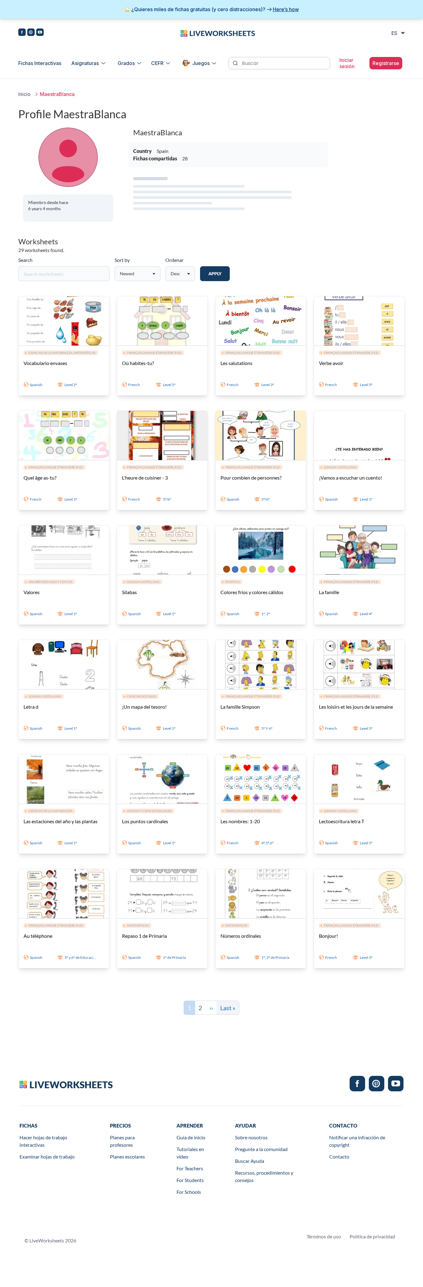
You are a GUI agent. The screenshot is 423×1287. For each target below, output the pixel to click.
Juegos (201, 63)
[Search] (236, 62)
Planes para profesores (122, 1141)
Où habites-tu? (138, 363)
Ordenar (174, 260)
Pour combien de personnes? (250, 477)
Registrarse (386, 63)
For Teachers (190, 1168)
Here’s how (286, 9)
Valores (32, 592)
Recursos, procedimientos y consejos (264, 1176)
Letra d (31, 707)
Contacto (339, 1156)
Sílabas (129, 592)
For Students (190, 1180)
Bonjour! (328, 936)
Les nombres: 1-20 (240, 821)
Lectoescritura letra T (341, 821)
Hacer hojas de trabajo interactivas (43, 1141)
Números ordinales (240, 936)
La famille (329, 592)
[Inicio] (218, 33)
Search (25, 260)
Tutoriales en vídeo (190, 1152)
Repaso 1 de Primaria (144, 936)
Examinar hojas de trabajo (47, 1156)
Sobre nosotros (251, 1137)
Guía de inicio (191, 1137)
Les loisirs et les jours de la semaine (356, 707)
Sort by (122, 260)
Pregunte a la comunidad (261, 1149)
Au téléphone (38, 936)
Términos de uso (324, 1236)
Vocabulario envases (45, 363)
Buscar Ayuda (249, 1161)
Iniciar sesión (347, 63)
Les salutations (236, 363)
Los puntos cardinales (145, 821)
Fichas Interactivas (39, 63)
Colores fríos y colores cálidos (251, 592)
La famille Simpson (240, 707)
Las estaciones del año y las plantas (61, 821)
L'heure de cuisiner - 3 (145, 477)
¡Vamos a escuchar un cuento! (350, 477)
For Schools (189, 1192)
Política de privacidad (372, 1236)
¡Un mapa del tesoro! (144, 707)
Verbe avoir (331, 363)
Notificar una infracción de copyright (357, 1141)
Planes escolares (127, 1156)
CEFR (157, 63)
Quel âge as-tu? (40, 477)
